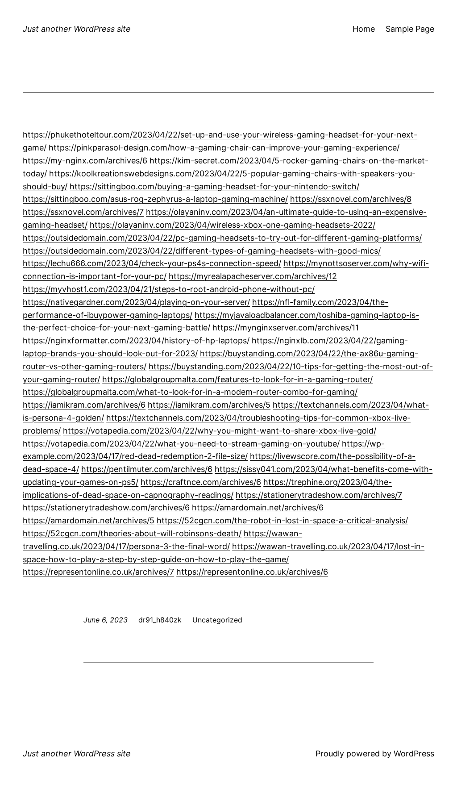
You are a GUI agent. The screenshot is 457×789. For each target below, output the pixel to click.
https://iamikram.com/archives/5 (209, 404)
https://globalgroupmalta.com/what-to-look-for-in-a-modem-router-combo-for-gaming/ (190, 392)
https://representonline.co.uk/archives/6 (252, 571)
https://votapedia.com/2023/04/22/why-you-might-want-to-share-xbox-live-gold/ (219, 430)
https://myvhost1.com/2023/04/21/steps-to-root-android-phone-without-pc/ (169, 289)
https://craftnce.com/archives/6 (201, 482)
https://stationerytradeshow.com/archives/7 (319, 495)
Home (364, 28)
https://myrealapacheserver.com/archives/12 (253, 276)
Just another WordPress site (77, 28)
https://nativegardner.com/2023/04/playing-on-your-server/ (136, 302)
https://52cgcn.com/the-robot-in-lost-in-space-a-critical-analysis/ (282, 520)
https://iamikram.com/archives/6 (84, 404)
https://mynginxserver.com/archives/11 (285, 327)
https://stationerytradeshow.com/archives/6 (106, 507)
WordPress (414, 753)
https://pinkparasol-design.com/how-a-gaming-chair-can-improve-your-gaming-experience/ (224, 147)
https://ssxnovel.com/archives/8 (350, 199)
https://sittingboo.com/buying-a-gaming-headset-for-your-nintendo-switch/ (214, 186)
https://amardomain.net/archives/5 (88, 520)
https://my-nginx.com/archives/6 (85, 160)
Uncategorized (217, 619)
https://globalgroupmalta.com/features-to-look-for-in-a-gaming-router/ (237, 379)
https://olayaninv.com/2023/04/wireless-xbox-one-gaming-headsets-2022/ (232, 225)
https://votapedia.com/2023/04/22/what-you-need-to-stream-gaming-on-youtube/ (181, 443)
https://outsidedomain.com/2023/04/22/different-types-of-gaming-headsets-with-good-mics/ (202, 250)
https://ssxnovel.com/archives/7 (83, 212)
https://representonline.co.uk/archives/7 (98, 571)
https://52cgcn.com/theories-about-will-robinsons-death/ (132, 533)
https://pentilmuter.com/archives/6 (146, 469)
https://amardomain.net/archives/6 (258, 507)
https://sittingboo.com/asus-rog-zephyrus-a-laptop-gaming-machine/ (155, 199)
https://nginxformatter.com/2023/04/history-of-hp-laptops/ (136, 340)
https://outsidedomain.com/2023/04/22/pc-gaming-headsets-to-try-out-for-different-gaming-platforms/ (222, 237)
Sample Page (410, 28)
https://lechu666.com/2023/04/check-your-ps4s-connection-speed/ (152, 263)
